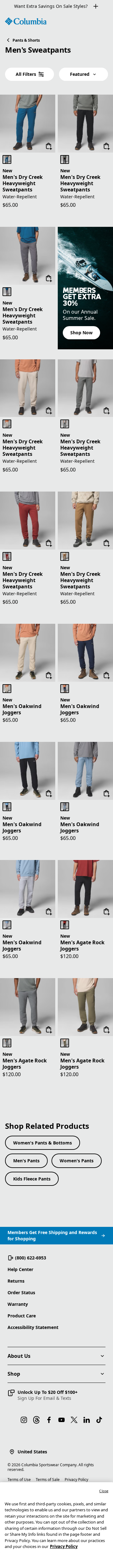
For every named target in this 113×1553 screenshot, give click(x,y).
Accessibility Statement (33, 1327)
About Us (19, 1355)
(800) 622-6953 (30, 1258)
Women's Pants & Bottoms (42, 1143)
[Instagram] (24, 1420)
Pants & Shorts (26, 40)
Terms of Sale (48, 1479)
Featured (79, 74)
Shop (14, 1373)
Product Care (22, 1316)
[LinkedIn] (86, 1420)
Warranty (18, 1304)
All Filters (26, 74)
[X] (74, 1420)
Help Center (20, 1269)
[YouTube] (61, 1420)
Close (103, 1490)
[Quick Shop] (49, 146)
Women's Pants (77, 1161)
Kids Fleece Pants (32, 1179)
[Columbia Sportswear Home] (25, 21)
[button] (43, 1395)
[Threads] (36, 1420)
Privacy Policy (76, 1479)
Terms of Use (19, 1479)
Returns (16, 1281)
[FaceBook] (49, 1420)
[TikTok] (99, 1420)
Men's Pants (26, 1161)
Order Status (21, 1292)
